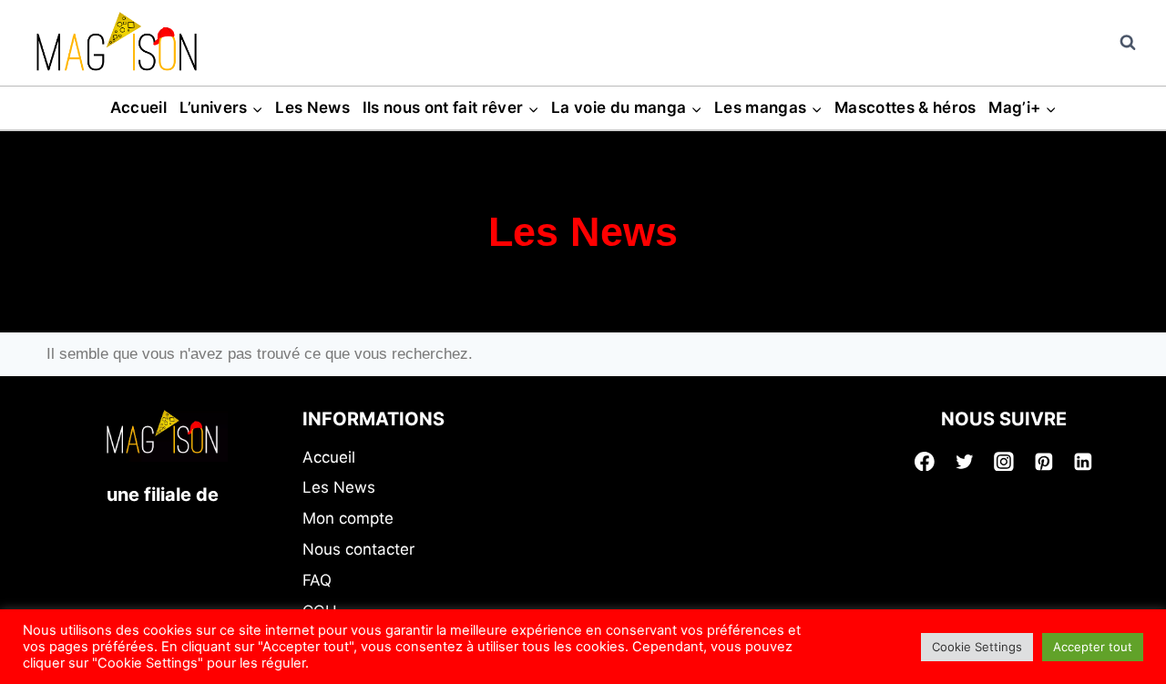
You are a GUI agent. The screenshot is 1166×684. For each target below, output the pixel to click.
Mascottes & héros (905, 107)
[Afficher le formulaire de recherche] (1127, 42)
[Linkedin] (1083, 462)
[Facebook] (925, 462)
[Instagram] (1004, 462)
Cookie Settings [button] (977, 646)
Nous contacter (358, 549)
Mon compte (348, 518)
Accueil (138, 107)
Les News (312, 107)
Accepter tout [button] (1092, 646)
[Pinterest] (1044, 462)
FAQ (317, 580)
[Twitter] (965, 462)
